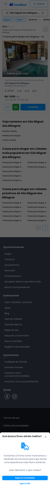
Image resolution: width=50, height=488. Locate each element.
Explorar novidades (25, 477)
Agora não (25, 483)
